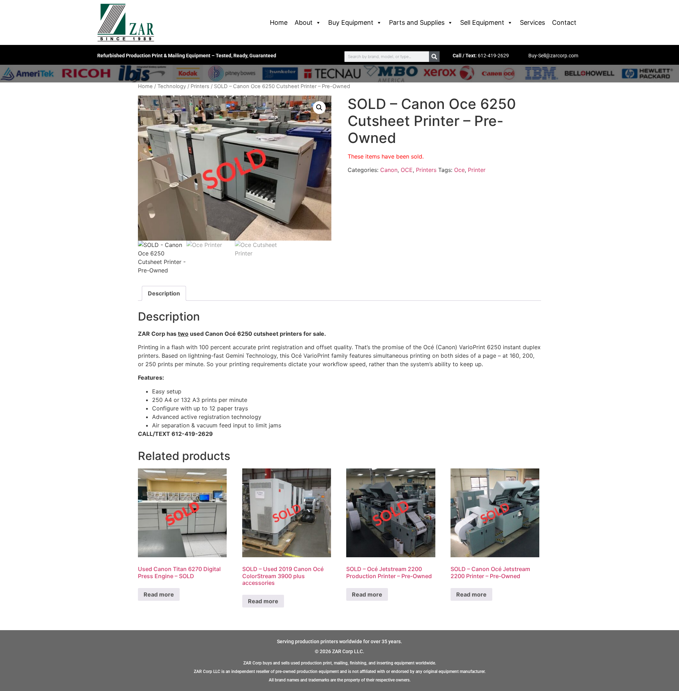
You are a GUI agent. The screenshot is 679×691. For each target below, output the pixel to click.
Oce (459, 169)
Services (532, 22)
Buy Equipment (350, 22)
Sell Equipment (482, 22)
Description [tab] (164, 293)
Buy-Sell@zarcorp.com (553, 55)
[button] (319, 107)
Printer (477, 169)
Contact (564, 22)
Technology (171, 86)
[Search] (434, 56)
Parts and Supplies (417, 22)
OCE (407, 169)
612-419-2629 (493, 55)
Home (279, 22)
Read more (159, 594)
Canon (388, 169)
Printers (200, 86)
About (304, 22)
